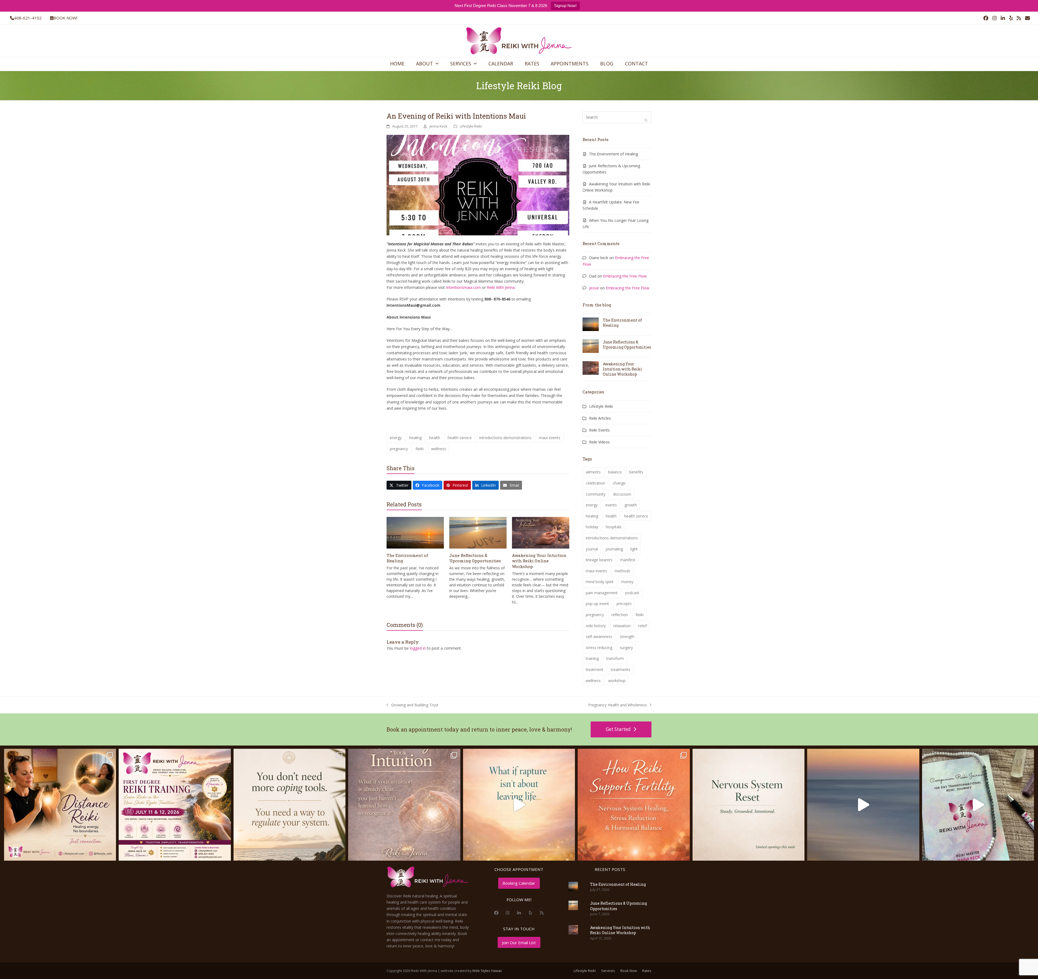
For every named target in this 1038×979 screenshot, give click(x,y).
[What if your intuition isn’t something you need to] (404, 805)
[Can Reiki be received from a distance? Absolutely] (60, 805)
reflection (619, 614)
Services (608, 970)
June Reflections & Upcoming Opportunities (475, 558)
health (434, 437)
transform (615, 658)
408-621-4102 (28, 18)
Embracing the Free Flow (625, 276)
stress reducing (599, 647)
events (611, 504)
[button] (399, 485)
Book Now (628, 970)
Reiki (419, 448)
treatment (594, 669)
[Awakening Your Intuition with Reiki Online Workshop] (540, 532)
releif (642, 625)
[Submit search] (646, 120)
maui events (549, 437)
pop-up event (597, 603)
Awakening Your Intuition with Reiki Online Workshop (539, 561)
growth (630, 504)
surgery (626, 647)
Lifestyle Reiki (471, 126)
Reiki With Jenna (501, 287)
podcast (632, 592)
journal (592, 549)
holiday (592, 526)
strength (627, 636)
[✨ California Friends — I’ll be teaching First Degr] (175, 805)
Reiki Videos (599, 442)
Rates (646, 970)
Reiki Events (599, 430)
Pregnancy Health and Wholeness (617, 705)
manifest (628, 559)
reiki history (596, 625)
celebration (595, 483)
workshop (617, 680)
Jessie (594, 287)
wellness (438, 448)
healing (415, 437)
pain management (602, 592)
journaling (614, 549)
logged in (418, 648)
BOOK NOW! (65, 18)
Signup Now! (565, 5)
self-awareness (599, 636)
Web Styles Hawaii (487, 970)
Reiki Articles (600, 418)
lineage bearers (599, 559)
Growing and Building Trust (412, 705)
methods (622, 570)
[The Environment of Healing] (415, 532)
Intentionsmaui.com (463, 287)
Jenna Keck (438, 126)
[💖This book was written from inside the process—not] (978, 805)
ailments (593, 472)
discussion (622, 494)
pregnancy (399, 448)
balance (615, 472)
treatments (620, 669)
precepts (624, 603)
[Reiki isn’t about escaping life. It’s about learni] (863, 805)
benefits (636, 472)
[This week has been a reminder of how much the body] (748, 805)
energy (396, 437)
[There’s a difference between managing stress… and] (289, 805)
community (596, 494)
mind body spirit (600, 581)
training (592, 658)
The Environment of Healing (613, 153)
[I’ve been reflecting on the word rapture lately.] (519, 805)
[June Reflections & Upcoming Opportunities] (478, 532)
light (634, 549)
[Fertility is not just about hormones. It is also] (634, 805)
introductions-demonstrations (505, 437)
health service (460, 437)
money (627, 581)
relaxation (622, 625)
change (619, 483)
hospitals (613, 526)
